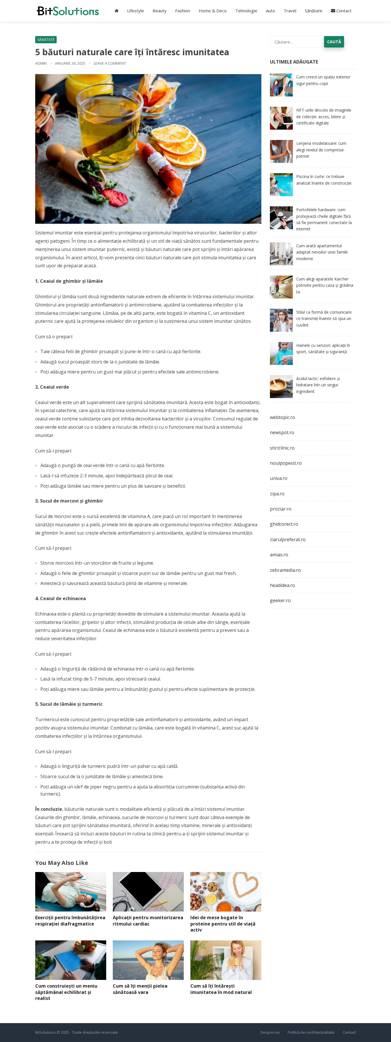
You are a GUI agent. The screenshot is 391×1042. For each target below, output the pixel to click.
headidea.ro (282, 585)
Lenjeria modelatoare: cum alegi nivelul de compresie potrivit (321, 150)
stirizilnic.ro (282, 448)
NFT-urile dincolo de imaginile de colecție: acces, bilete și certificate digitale (323, 116)
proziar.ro (280, 509)
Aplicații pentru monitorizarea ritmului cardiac (148, 920)
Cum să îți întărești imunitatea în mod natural (221, 989)
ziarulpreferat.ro (288, 539)
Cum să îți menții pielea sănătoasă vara (140, 989)
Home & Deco (213, 10)
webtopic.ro (282, 417)
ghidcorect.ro (284, 524)
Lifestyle (135, 10)
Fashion (182, 10)
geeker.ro (280, 600)
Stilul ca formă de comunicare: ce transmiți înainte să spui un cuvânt (324, 318)
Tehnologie (246, 10)
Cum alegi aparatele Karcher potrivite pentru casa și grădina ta (324, 285)
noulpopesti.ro (286, 463)
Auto (270, 10)
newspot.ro (282, 432)
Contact (343, 10)
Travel (290, 10)
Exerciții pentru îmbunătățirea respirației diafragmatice (70, 920)
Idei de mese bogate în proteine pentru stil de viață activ (223, 923)
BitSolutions (45, 1032)
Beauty (160, 10)
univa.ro (278, 478)
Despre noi (270, 1032)
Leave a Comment (110, 63)
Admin (41, 63)
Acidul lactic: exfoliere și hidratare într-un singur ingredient (318, 385)
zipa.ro (277, 494)
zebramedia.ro (285, 570)
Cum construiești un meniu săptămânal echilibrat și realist (66, 992)
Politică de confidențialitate (311, 1032)
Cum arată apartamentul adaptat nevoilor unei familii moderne (321, 252)
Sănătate (313, 10)
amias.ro (279, 554)
